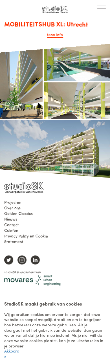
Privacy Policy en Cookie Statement (26, 238)
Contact (11, 224)
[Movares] (32, 280)
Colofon (11, 230)
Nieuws (10, 218)
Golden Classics (18, 213)
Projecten (12, 202)
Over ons (12, 207)
